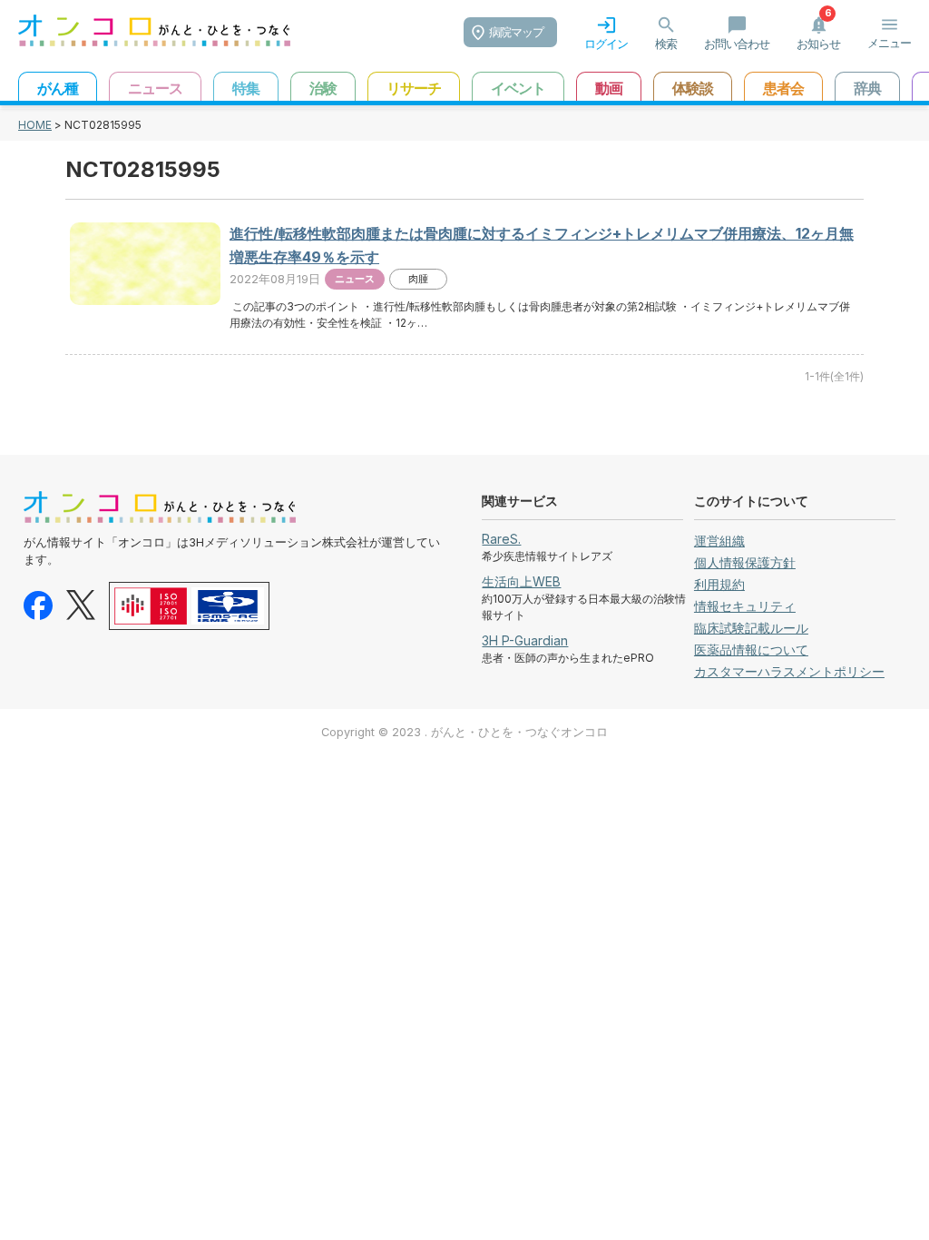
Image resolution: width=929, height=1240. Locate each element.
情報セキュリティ (745, 606)
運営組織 (719, 540)
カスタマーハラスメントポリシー (789, 671)
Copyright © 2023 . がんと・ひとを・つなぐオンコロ (464, 732)
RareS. (501, 538)
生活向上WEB (521, 581)
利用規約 (719, 584)
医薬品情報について (751, 649)
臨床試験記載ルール (751, 627)
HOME (35, 125)
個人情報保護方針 (745, 562)
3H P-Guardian (525, 640)
